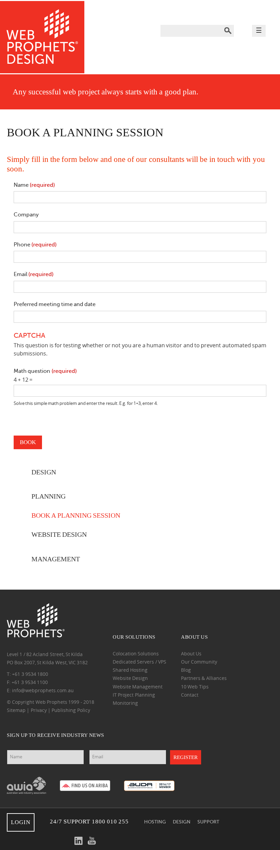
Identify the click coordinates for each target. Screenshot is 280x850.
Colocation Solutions (136, 654)
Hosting (155, 821)
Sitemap (16, 710)
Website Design (59, 534)
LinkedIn (78, 841)
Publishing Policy (71, 710)
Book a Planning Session (75, 515)
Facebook (52, 841)
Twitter (65, 841)
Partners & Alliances (204, 678)
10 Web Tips (195, 687)
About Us (191, 654)
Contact (189, 695)
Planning (48, 496)
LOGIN (20, 822)
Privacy (39, 710)
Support (208, 821)
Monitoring (125, 703)
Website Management (138, 687)
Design (182, 821)
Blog (186, 670)
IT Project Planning (134, 695)
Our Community (199, 662)
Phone (35, 245)
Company (26, 215)
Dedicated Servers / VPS (139, 662)
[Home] (42, 37)
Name (34, 185)
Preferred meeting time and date (55, 304)
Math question (45, 371)
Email (34, 274)
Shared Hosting (130, 670)
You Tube (92, 841)
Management (55, 559)
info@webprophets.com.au (43, 691)
